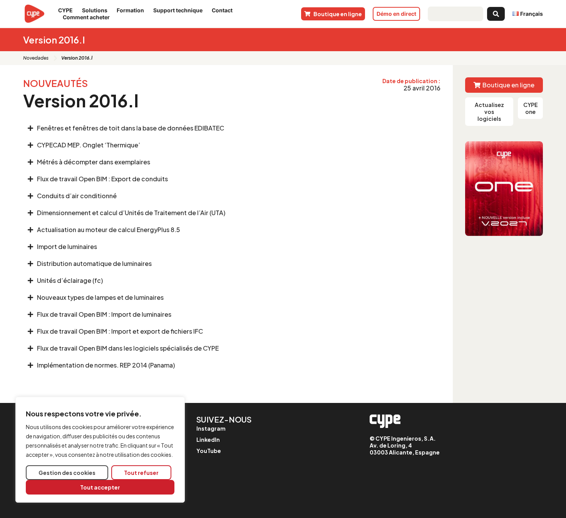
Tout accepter (100, 487)
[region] (100, 450)
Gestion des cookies (67, 472)
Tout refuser (141, 472)
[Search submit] (496, 14)
